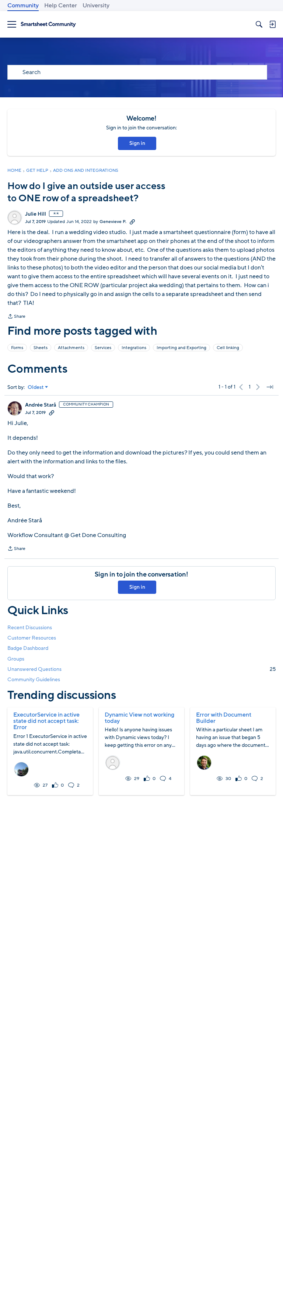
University (96, 5)
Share (16, 317)
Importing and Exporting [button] (181, 348)
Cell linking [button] (228, 348)
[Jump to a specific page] (270, 387)
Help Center (60, 5)
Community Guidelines (33, 679)
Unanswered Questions (141, 669)
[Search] (259, 24)
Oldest (36, 387)
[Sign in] (272, 24)
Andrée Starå (40, 405)
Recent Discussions (29, 627)
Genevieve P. (112, 221)
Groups (15, 658)
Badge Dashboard (27, 648)
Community (23, 5)
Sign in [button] (137, 143)
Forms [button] (17, 348)
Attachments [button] (71, 348)
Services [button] (103, 348)
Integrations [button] (134, 348)
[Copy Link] (132, 221)
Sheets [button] (41, 348)
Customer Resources (31, 637)
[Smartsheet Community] (48, 24)
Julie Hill (35, 214)
